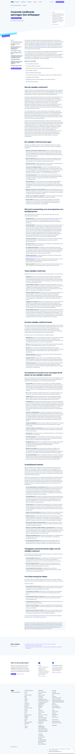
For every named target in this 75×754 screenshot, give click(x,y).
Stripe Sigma (27, 723)
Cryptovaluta (27, 703)
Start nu (13, 673)
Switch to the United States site (55, 751)
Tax (25, 724)
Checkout (26, 699)
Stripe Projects (41, 742)
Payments (26, 717)
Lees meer (27, 615)
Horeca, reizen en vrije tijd (42, 714)
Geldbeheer (40, 706)
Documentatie (40, 735)
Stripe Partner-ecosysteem (43, 730)
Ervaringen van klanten (56, 693)
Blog (53, 694)
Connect (26, 702)
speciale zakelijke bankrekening (33, 256)
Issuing (26, 712)
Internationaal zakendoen (42, 702)
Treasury (26, 727)
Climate (26, 700)
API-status (40, 738)
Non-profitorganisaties (42, 719)
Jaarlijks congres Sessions (56, 697)
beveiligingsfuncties (46, 441)
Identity (26, 709)
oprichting (40, 221)
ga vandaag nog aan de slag (40, 617)
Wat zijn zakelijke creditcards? (16, 41)
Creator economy (41, 712)
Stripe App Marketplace (42, 728)
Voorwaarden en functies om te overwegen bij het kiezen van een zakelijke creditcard (17, 56)
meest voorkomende (30, 489)
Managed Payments (28, 714)
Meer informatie (55, 24)
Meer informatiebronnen (16, 5)
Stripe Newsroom (55, 714)
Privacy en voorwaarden (56, 699)
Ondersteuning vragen (56, 721)
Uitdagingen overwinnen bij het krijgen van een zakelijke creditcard (16, 62)
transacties (58, 436)
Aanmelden (52, 1)
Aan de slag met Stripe (16, 18)
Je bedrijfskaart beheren (15, 59)
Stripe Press (54, 715)
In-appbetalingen (41, 703)
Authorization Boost (28, 694)
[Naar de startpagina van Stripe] (12, 690)
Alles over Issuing (41, 676)
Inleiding (12, 40)
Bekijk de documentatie (56, 672)
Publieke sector (41, 721)
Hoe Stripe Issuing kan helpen (16, 65)
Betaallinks (26, 716)
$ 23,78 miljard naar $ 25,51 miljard (42, 47)
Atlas (25, 693)
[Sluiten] (73, 748)
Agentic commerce (41, 694)
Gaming (39, 713)
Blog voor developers (42, 744)
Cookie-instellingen (55, 706)
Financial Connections (28, 707)
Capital (26, 697)
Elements (26, 706)
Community (54, 696)
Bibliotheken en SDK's (42, 741)
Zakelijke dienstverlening (42, 720)
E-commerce (40, 697)
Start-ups (33, 347)
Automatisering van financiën (43, 700)
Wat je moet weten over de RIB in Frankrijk (33, 645)
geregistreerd (51, 218)
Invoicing (26, 710)
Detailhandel (40, 723)
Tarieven (40, 1)
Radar (26, 720)
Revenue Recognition (28, 721)
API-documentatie (41, 736)
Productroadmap (55, 711)
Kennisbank (54, 692)
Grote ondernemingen (42, 692)
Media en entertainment (42, 717)
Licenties (53, 703)
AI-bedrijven (40, 710)
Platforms (40, 707)
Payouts (26, 719)
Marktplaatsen (40, 704)
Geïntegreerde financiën (42, 699)
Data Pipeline (27, 704)
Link (25, 713)
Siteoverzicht (54, 704)
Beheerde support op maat (57, 722)
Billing (26, 696)
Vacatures (54, 713)
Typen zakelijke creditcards (16, 50)
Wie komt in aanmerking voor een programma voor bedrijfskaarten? (16, 47)
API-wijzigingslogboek (42, 739)
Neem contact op (59, 1)
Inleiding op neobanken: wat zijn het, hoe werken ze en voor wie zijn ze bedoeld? (40, 644)
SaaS (39, 709)
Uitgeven (24, 5)
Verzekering (40, 716)
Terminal (26, 726)
